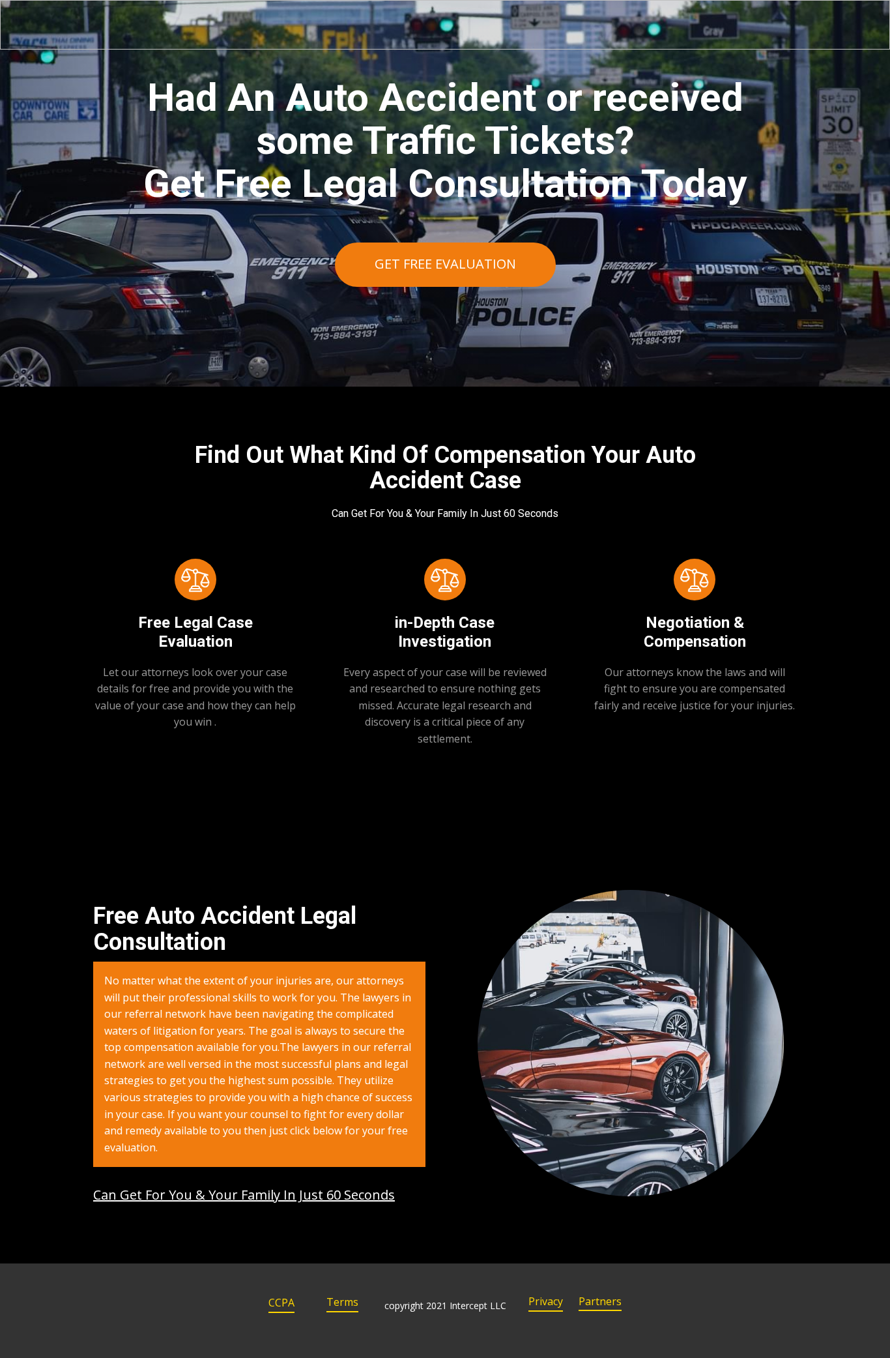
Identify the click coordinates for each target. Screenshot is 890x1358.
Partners (600, 1301)
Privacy (545, 1301)
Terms (342, 1302)
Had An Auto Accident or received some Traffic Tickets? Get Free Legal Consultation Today (445, 140)
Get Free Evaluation (445, 264)
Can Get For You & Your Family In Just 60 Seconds (244, 1194)
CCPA (281, 1302)
